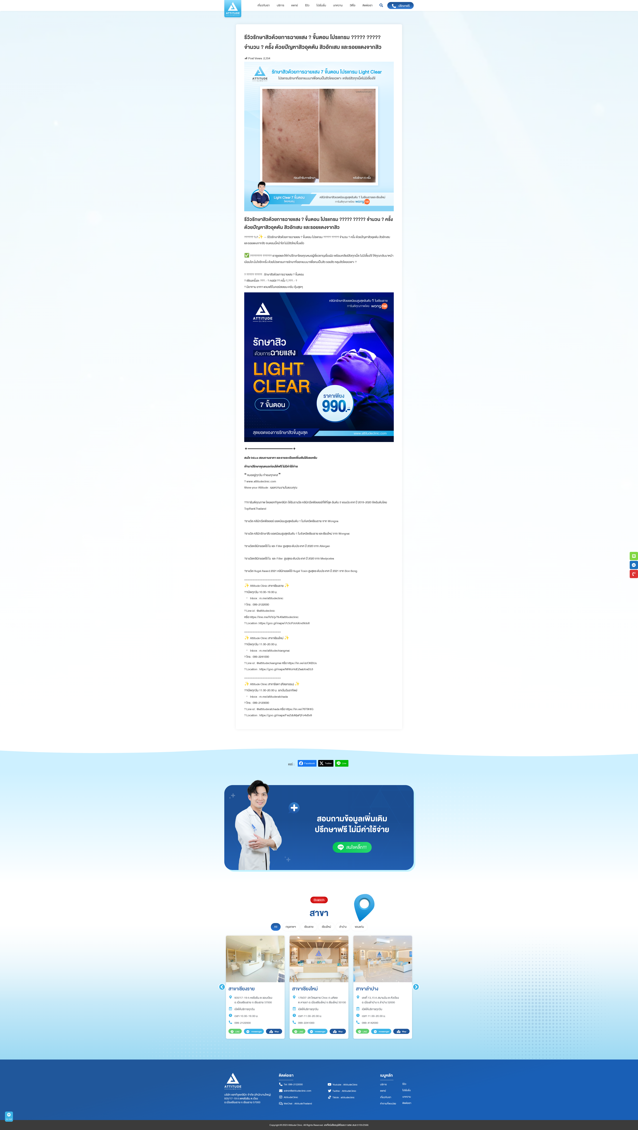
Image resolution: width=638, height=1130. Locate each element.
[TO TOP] (9, 1115)
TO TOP (9, 1119)
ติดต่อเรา (367, 5)
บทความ (338, 5)
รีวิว (307, 5)
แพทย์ (294, 5)
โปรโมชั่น (321, 5)
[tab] (276, 927)
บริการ (280, 5)
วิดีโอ (352, 5)
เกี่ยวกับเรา (264, 5)
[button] (381, 5)
